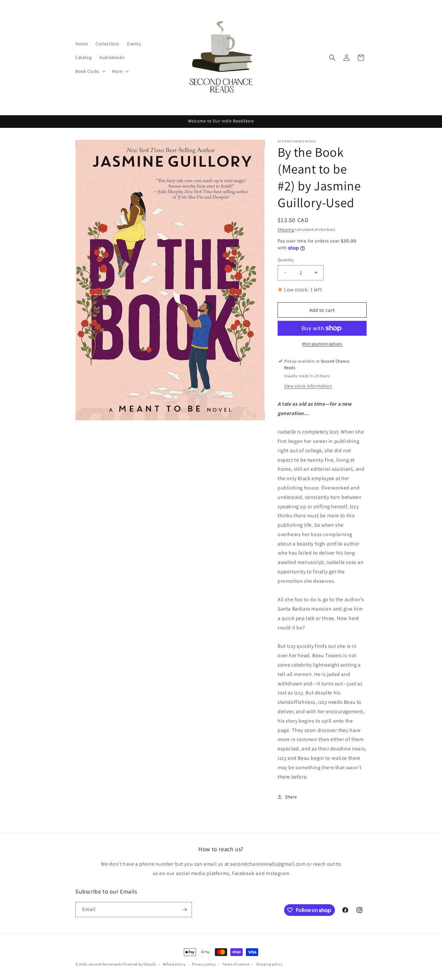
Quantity (286, 260)
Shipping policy (269, 964)
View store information (308, 386)
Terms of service (235, 964)
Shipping (286, 229)
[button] (90, 71)
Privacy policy (204, 964)
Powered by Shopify (139, 964)
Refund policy (174, 964)
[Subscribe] (184, 909)
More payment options (322, 343)
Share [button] (291, 797)
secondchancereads (105, 964)
